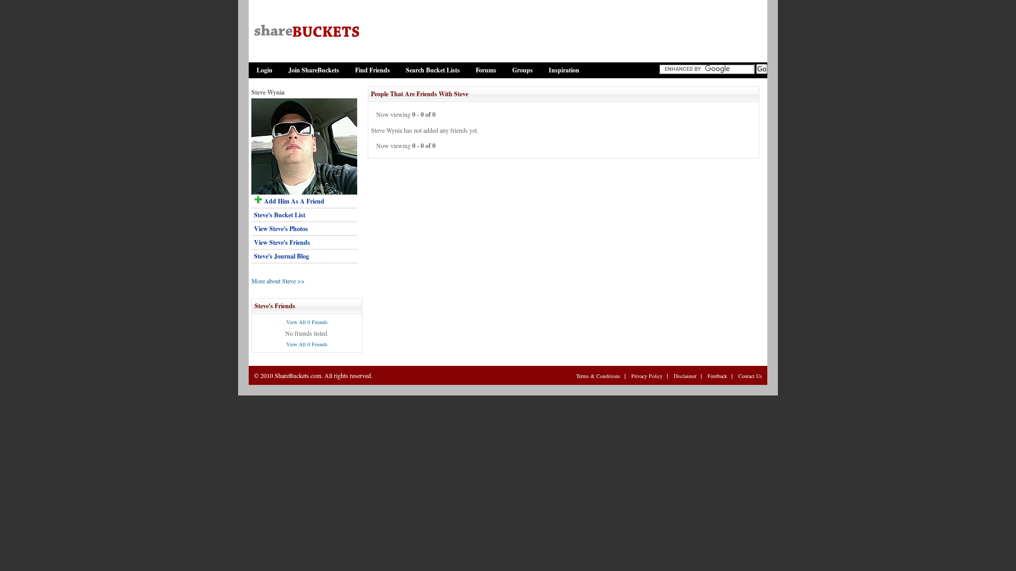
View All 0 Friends (307, 322)
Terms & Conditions (598, 376)
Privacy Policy (647, 376)
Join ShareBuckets (313, 70)
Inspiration (564, 70)
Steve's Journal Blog (281, 256)
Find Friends (372, 70)
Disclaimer (685, 376)
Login (265, 70)
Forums (486, 70)
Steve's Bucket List (279, 214)
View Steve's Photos (281, 228)
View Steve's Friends (282, 242)
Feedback (717, 376)
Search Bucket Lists (433, 70)
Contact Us (750, 376)
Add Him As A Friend (293, 201)
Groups (522, 70)
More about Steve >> (278, 281)
